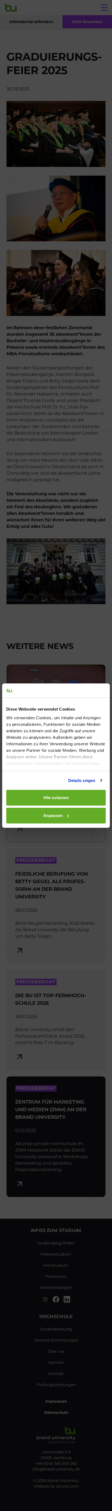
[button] (87, 21)
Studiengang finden (56, 1243)
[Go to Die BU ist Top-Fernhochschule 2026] (56, 1020)
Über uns (56, 1351)
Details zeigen (81, 780)
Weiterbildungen (56, 1287)
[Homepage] (10, 7)
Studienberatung (56, 1329)
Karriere (56, 1362)
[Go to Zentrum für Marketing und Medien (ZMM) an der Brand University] (56, 1136)
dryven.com (67, 1486)
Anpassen (53, 815)
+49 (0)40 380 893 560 (56, 1463)
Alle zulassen (56, 797)
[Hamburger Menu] (104, 7)
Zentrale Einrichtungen (56, 1340)
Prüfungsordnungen (56, 1384)
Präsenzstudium (56, 1254)
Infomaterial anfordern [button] (31, 21)
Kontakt (56, 1373)
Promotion (55, 1276)
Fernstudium (55, 1265)
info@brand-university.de (56, 1469)
